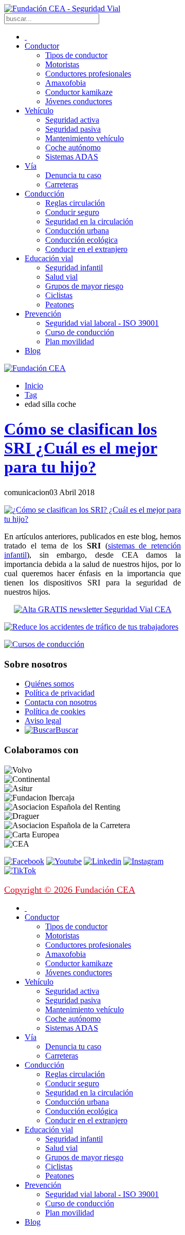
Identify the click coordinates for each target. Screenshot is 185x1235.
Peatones (59, 304)
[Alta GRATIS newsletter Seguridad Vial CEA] (93, 609)
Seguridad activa (72, 119)
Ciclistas (58, 295)
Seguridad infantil (74, 267)
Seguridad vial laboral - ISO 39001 (102, 323)
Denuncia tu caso (73, 175)
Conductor (42, 46)
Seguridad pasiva (73, 129)
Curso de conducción (79, 332)
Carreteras (61, 184)
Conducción (44, 193)
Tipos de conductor (76, 55)
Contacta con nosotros (61, 702)
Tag (31, 394)
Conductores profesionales (88, 73)
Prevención (43, 313)
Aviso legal (43, 720)
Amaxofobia (65, 83)
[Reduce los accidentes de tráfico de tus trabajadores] (92, 627)
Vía (30, 166)
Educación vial (49, 258)
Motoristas (62, 64)
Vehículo (39, 110)
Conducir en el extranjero (86, 249)
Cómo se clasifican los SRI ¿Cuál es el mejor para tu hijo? (80, 448)
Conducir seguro (72, 212)
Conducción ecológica (81, 240)
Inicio (34, 385)
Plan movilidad (69, 341)
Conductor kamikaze (79, 92)
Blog (33, 350)
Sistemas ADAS (71, 156)
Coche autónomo (73, 147)
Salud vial (61, 276)
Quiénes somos (49, 683)
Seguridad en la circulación (89, 221)
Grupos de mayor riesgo (84, 286)
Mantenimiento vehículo (84, 138)
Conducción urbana (77, 230)
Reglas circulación (75, 203)
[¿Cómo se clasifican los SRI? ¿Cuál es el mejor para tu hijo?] (92, 519)
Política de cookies (55, 711)
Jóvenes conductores (78, 101)
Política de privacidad (60, 693)
